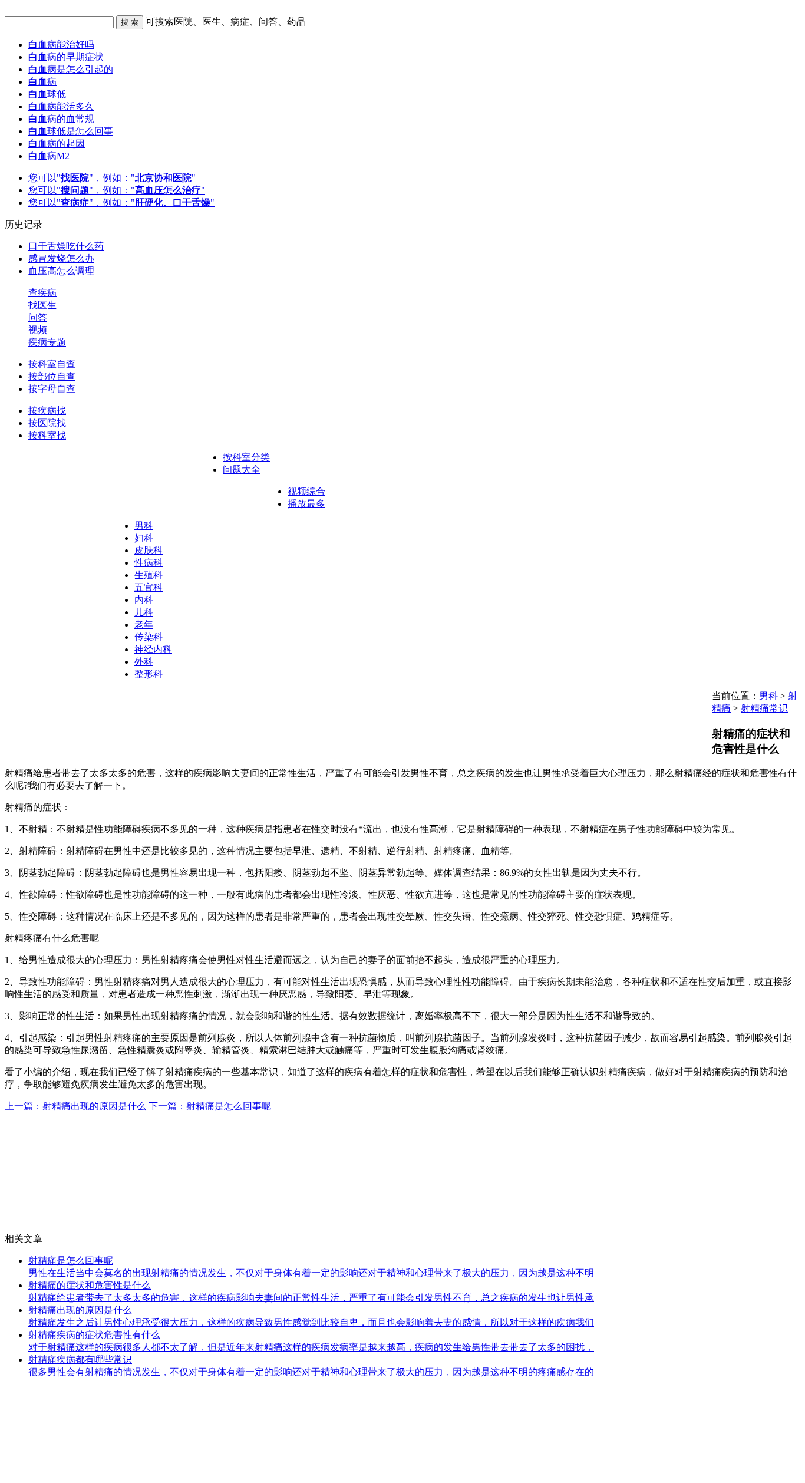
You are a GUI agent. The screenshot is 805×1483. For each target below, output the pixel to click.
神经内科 (153, 649)
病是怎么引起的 (70, 69)
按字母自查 (51, 389)
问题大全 (241, 469)
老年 (143, 624)
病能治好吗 (61, 44)
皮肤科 (148, 550)
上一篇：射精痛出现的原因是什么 (75, 1106)
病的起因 (56, 144)
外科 (143, 662)
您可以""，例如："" (112, 178)
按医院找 (47, 423)
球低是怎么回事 (70, 131)
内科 (143, 600)
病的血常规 (61, 119)
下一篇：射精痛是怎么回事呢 (210, 1106)
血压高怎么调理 (61, 271)
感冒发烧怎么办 (61, 258)
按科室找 (47, 435)
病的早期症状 (66, 57)
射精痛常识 (764, 708)
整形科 (148, 674)
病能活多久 (61, 106)
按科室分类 (246, 457)
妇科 (143, 538)
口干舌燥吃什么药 (66, 246)
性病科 (148, 563)
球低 (47, 94)
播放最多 (306, 504)
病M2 (49, 156)
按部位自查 (51, 376)
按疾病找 (47, 411)
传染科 (148, 637)
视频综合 (306, 491)
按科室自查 (51, 364)
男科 (143, 525)
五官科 (148, 587)
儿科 (143, 612)
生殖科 (148, 575)
